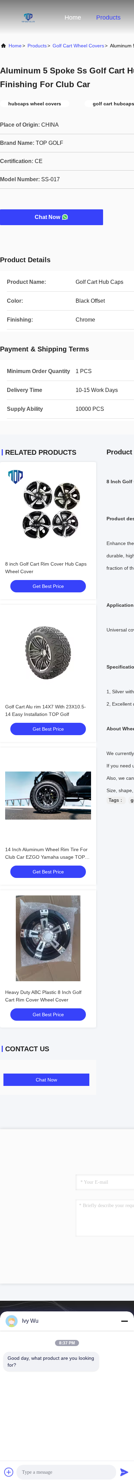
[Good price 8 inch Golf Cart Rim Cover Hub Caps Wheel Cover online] (48, 510)
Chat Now (47, 217)
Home (73, 17)
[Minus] (124, 1321)
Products (108, 17)
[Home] (27, 17)
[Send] (124, 1472)
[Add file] (9, 1472)
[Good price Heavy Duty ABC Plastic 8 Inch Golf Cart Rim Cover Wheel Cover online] (48, 938)
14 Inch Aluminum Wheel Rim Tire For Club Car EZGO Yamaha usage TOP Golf (46, 857)
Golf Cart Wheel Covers (78, 45)
